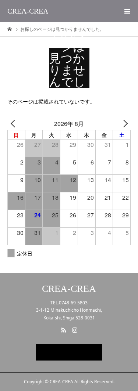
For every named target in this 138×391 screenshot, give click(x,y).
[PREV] (14, 123)
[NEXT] (124, 123)
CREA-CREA (27, 11)
